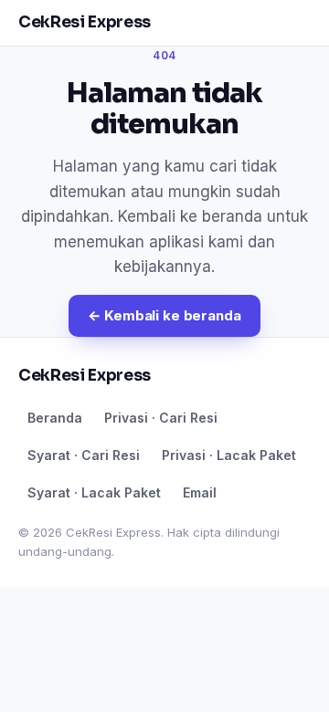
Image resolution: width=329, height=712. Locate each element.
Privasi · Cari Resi (161, 417)
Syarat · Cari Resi (83, 455)
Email (200, 492)
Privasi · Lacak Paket (229, 455)
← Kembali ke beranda (164, 315)
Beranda (54, 417)
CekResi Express (84, 22)
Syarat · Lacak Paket (94, 492)
